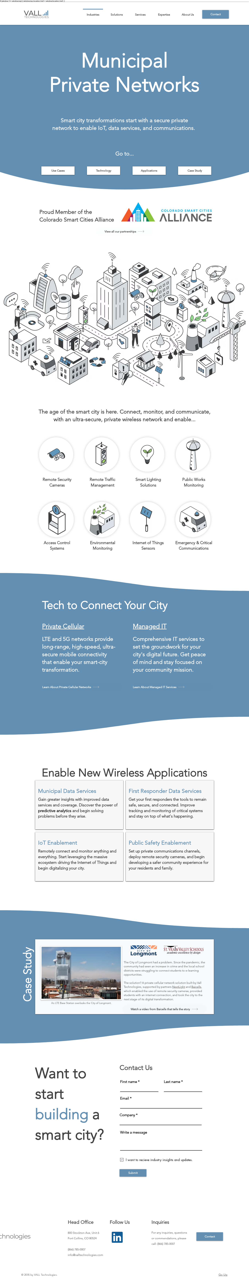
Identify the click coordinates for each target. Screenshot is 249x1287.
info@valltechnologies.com (85, 1255)
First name (128, 1081)
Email (124, 1098)
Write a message (133, 1132)
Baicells (196, 987)
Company (127, 1115)
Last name (172, 1081)
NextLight (178, 987)
